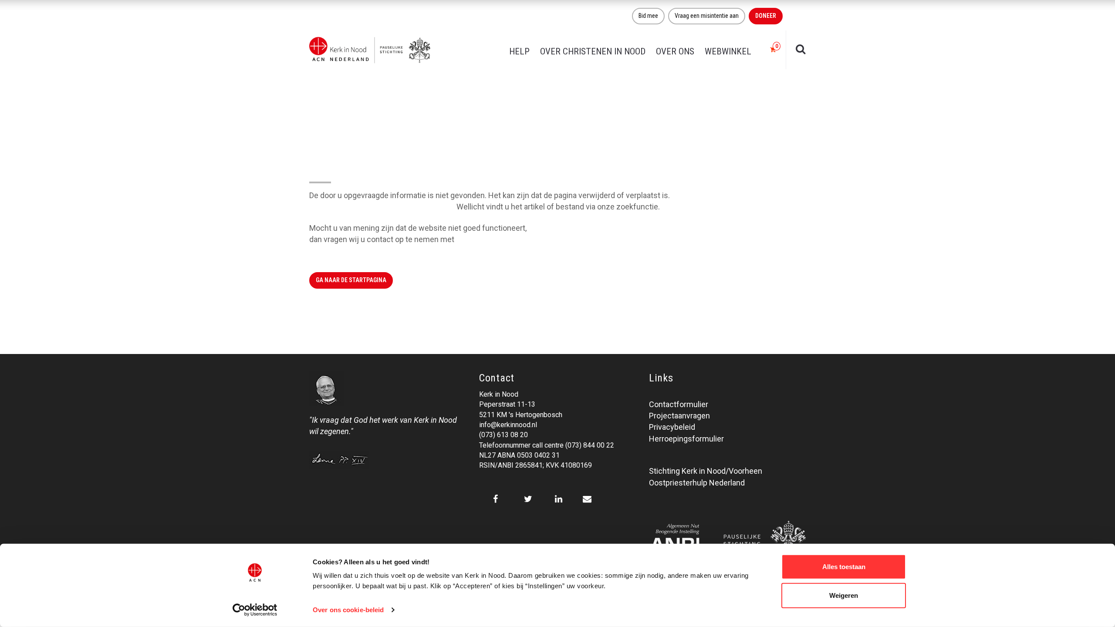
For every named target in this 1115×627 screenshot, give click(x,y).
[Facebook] (495, 499)
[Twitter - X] (528, 499)
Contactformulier (678, 404)
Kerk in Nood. (479, 239)
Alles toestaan (843, 566)
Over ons (675, 51)
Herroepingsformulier (686, 438)
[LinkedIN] (558, 499)
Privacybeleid (672, 426)
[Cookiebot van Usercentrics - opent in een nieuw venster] (255, 610)
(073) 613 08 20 (503, 435)
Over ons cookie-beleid (348, 610)
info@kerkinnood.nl (508, 425)
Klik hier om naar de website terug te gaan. (382, 206)
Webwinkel (728, 51)
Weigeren (843, 595)
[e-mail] (587, 499)
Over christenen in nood (592, 51)
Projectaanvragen (679, 415)
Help (519, 51)
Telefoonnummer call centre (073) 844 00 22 (546, 445)
